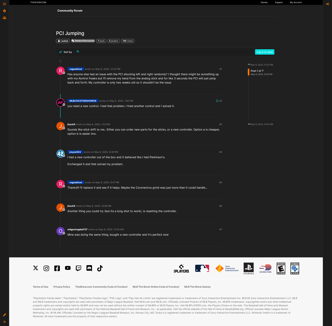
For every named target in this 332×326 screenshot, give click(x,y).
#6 (220, 205)
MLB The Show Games (197, 286)
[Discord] (89, 268)
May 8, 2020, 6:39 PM (106, 152)
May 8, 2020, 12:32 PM (107, 69)
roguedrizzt (76, 69)
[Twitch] (78, 268)
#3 (220, 124)
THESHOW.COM (38, 2)
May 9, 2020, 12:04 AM (111, 229)
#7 (220, 229)
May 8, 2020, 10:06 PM (98, 205)
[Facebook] (57, 268)
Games (264, 2)
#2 (220, 100)
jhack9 (71, 124)
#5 (220, 182)
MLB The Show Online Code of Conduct (156, 286)
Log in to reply (265, 51)
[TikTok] (100, 268)
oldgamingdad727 (77, 229)
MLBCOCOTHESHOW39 (83, 100)
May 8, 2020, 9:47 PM (107, 182)
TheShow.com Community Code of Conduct (101, 286)
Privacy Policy (61, 286)
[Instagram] (46, 268)
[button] (4, 315)
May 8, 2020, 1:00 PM (121, 100)
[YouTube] (68, 268)
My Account (296, 2)
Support (279, 2)
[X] (35, 268)
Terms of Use (40, 286)
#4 (220, 152)
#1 (221, 69)
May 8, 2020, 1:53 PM (98, 124)
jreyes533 (75, 152)
